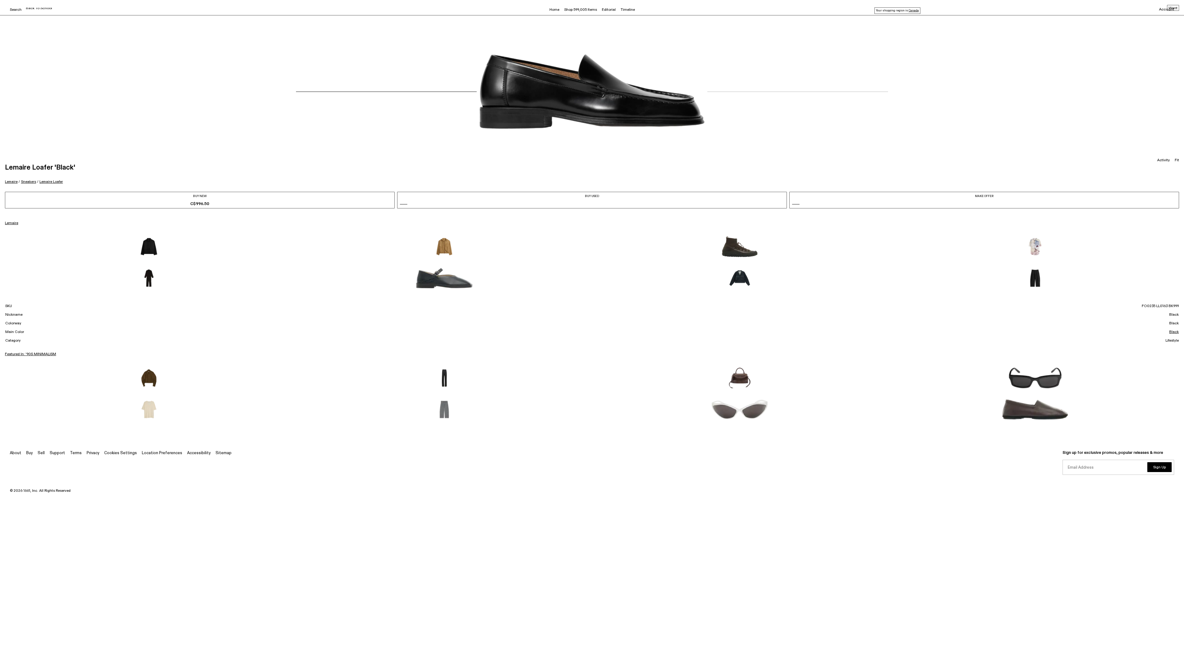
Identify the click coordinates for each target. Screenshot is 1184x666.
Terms (76, 453)
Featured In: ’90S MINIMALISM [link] (30, 354)
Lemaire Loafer (51, 181)
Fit (1177, 160)
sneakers (28, 181)
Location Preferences (162, 453)
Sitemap (224, 453)
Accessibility (199, 453)
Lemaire (11, 181)
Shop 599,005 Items (580, 10)
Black (1174, 332)
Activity (1163, 160)
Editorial (609, 10)
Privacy (93, 453)
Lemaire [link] (11, 223)
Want (1173, 8)
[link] (149, 246)
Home (554, 10)
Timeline (628, 10)
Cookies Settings (120, 453)
